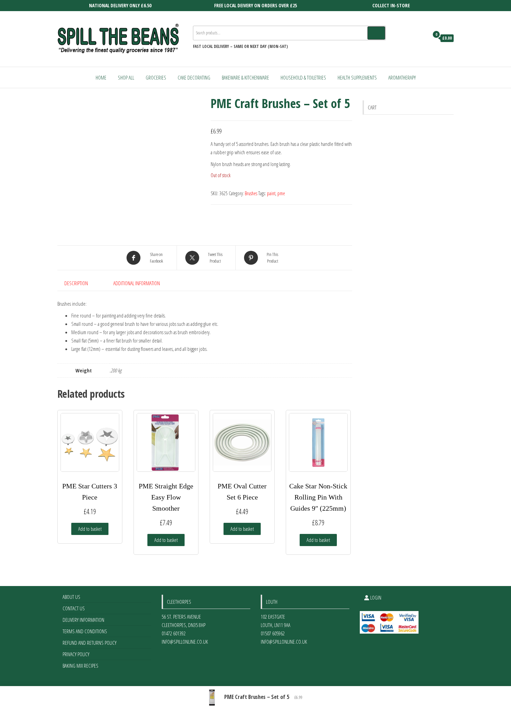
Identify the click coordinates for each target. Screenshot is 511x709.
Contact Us (74, 608)
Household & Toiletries (303, 77)
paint (271, 193)
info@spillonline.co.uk (185, 641)
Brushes (251, 193)
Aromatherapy (402, 77)
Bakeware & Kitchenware (245, 77)
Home (101, 77)
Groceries (156, 77)
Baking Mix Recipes (80, 665)
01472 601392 (174, 633)
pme (281, 193)
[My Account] (422, 38)
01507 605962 (273, 633)
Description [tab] (76, 283)
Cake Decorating (194, 77)
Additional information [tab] (136, 283)
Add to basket (90, 528)
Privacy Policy (76, 654)
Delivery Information (83, 619)
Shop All (126, 77)
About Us (71, 596)
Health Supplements (357, 77)
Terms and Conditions (85, 631)
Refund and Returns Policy (89, 642)
